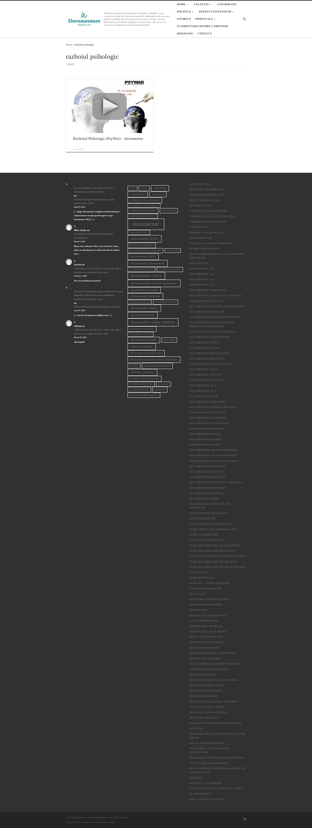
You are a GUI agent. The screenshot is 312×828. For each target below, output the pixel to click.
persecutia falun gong (141, 384)
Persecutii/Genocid (203, 696)
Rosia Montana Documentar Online (215, 723)
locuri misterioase (203, 620)
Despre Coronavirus (204, 248)
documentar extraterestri (209, 337)
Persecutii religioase (205, 690)
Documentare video (204, 498)
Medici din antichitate (206, 636)
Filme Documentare (203, 534)
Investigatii (198, 610)
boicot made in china (205, 200)
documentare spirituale (144, 290)
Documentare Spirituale (207, 477)
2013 (132, 188)
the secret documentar (207, 743)
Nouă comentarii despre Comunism (215, 663)
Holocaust (197, 593)
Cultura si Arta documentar (210, 243)
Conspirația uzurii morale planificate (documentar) (93, 235)
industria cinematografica (209, 599)
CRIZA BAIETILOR (200, 237)
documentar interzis (165, 302)
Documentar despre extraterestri (215, 317)
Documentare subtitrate (208, 487)
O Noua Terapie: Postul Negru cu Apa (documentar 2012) (94, 201)
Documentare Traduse (206, 493)
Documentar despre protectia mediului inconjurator (211, 324)
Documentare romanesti (207, 466)
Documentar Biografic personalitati (217, 306)
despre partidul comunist (143, 216)
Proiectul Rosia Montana (208, 712)
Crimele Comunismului (206, 232)
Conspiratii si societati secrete (144, 205)
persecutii (163, 384)
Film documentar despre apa (210, 523)
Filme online (198, 572)
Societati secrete (139, 389)
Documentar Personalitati (209, 353)
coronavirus (198, 227)
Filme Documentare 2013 (207, 540)
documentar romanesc (142, 329)
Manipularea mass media (207, 631)
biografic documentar (206, 189)
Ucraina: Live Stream (205, 783)
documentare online (146, 275)
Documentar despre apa (207, 311)
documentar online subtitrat (153, 322)
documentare (173, 250)
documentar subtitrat (143, 339)
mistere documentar (204, 658)
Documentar (198, 263)
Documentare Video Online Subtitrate (209, 505)
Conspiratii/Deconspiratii (208, 221)
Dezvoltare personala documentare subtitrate (216, 256)
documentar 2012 (139, 232)
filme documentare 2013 (146, 353)
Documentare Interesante (209, 423)
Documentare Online (205, 444)
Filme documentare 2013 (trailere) (215, 545)
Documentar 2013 (202, 274)
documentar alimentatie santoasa (215, 295)
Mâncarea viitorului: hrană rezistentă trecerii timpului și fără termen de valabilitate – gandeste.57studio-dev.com (98, 295)
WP (78, 822)
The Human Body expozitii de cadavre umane (217, 735)
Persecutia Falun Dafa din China (213, 680)
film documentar (142, 346)
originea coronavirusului (209, 669)
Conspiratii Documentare (144, 200)
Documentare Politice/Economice (214, 460)
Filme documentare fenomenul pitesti (217, 556)
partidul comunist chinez (144, 378)
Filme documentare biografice (212, 550)
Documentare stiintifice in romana (215, 482)
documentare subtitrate (145, 296)
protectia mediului (203, 717)
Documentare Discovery (207, 412)
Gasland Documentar (205, 588)
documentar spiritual (140, 334)
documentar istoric (144, 308)
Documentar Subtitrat (206, 380)
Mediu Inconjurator (204, 647)
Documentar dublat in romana (212, 331)
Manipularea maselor (205, 626)
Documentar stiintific (206, 374)
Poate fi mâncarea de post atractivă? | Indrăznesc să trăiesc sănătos (94, 190)
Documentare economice (207, 417)
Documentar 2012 (202, 268)
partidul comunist (142, 372)
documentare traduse (140, 302)
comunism (160, 188)
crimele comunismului (143, 210)
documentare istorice (170, 269)
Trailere (195, 777)
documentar (146, 224)
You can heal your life (206, 799)
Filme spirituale (201, 577)
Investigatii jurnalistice (208, 615)
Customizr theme (106, 822)
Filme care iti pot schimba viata (213, 529)
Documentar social (204, 369)
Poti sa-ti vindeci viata (206, 707)
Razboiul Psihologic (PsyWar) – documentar (108, 138)
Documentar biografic (141, 245)
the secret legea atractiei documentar (209, 750)
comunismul (137, 194)
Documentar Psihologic (207, 358)
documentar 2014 (202, 279)
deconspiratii (169, 210)
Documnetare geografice (208, 513)
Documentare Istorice (206, 439)
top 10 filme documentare (144, 395)
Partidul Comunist (203, 674)
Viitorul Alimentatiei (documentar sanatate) (97, 306)
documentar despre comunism (145, 250)
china (144, 188)
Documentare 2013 (202, 385)
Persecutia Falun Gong (206, 685)
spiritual (160, 389)
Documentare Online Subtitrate (213, 450)
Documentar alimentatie (207, 290)
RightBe (79, 149)
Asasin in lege (199, 184)
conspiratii (158, 194)
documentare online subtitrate (154, 283)
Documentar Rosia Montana (210, 364)
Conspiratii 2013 (201, 205)
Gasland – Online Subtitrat (210, 583)
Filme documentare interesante (213, 561)
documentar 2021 (202, 284)
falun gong (169, 340)
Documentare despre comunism (212, 407)
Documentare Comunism (207, 401)
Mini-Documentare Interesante (212, 653)
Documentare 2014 (202, 390)
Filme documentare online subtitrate (153, 359)
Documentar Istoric (204, 342)
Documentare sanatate (206, 471)
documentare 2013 (143, 256)
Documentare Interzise (206, 428)
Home (69, 44)
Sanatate (196, 728)
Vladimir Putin (200, 793)
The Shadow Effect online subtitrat (216, 757)
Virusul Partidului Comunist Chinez (216, 788)
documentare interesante (147, 263)
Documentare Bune (203, 396)
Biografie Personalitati (207, 194)
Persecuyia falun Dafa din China (213, 701)
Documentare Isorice (205, 434)
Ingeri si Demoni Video (206, 604)
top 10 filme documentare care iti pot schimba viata (217, 770)
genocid (134, 366)
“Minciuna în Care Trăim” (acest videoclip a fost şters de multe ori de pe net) (97, 270)
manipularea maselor (157, 366)
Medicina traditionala (206, 642)
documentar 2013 (144, 238)
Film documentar (202, 518)
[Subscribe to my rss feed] (245, 819)
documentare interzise (141, 269)
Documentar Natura (204, 347)
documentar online (142, 315)
